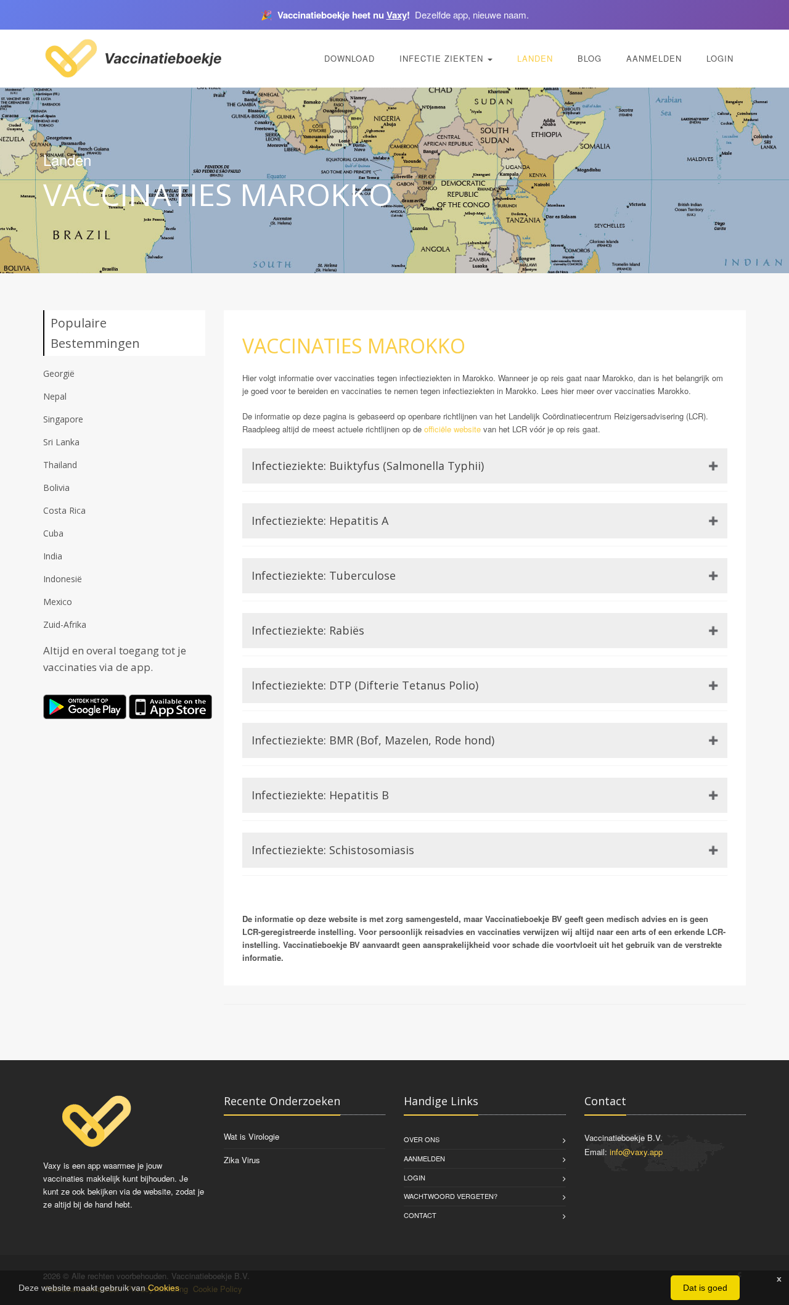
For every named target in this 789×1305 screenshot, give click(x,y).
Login (720, 58)
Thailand (60, 465)
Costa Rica (64, 510)
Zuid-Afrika (64, 624)
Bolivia (56, 487)
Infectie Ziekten (442, 58)
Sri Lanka (61, 442)
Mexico (57, 601)
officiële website (452, 429)
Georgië (59, 373)
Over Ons (421, 1139)
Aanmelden (654, 58)
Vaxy (396, 15)
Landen (535, 58)
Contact (420, 1215)
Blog (590, 58)
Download (349, 58)
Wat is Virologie (251, 1136)
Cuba (53, 533)
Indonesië (62, 579)
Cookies (163, 1288)
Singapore (63, 419)
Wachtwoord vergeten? (450, 1196)
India (52, 556)
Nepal (55, 396)
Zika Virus (242, 1160)
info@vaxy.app (636, 1152)
